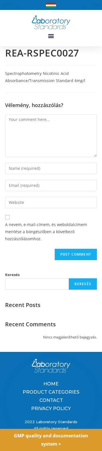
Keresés (12, 274)
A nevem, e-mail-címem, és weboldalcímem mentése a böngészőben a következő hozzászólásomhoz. (46, 231)
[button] (51, 36)
